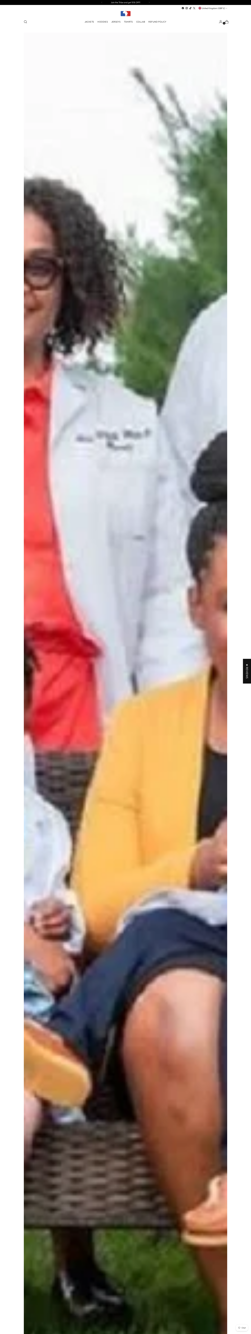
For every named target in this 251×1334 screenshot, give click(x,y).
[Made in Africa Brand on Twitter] (194, 8)
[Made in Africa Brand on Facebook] (183, 8)
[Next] (149, 2)
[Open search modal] (25, 22)
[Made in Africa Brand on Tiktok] (190, 8)
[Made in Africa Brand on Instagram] (186, 8)
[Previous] (102, 2)
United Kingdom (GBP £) (213, 8)
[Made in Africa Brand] (125, 13)
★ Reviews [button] (247, 671)
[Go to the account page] (219, 22)
